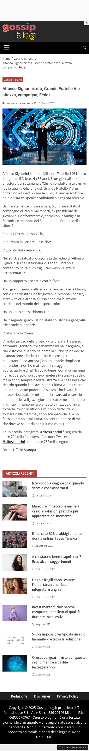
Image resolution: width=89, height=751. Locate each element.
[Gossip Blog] (19, 31)
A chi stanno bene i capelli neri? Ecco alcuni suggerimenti (56, 559)
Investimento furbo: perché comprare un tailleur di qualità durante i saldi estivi (56, 612)
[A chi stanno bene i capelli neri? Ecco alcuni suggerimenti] (14, 562)
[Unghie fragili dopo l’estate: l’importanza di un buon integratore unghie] (14, 586)
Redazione (19, 696)
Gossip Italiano (13, 80)
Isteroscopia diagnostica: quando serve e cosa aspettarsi (58, 485)
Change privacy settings (73, 747)
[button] (85, 47)
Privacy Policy (67, 696)
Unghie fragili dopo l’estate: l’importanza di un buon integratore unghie (53, 585)
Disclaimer (42, 696)
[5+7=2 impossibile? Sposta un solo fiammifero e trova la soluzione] (14, 640)
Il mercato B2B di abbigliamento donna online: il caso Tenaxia (57, 536)
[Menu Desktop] (6, 48)
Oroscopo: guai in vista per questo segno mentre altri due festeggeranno (59, 662)
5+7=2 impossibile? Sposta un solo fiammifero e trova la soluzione (58, 636)
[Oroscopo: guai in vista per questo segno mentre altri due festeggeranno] (14, 663)
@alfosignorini (51, 432)
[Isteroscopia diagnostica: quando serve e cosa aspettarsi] (14, 489)
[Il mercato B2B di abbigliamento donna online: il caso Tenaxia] (14, 539)
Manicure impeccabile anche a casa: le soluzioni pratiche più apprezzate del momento (55, 511)
